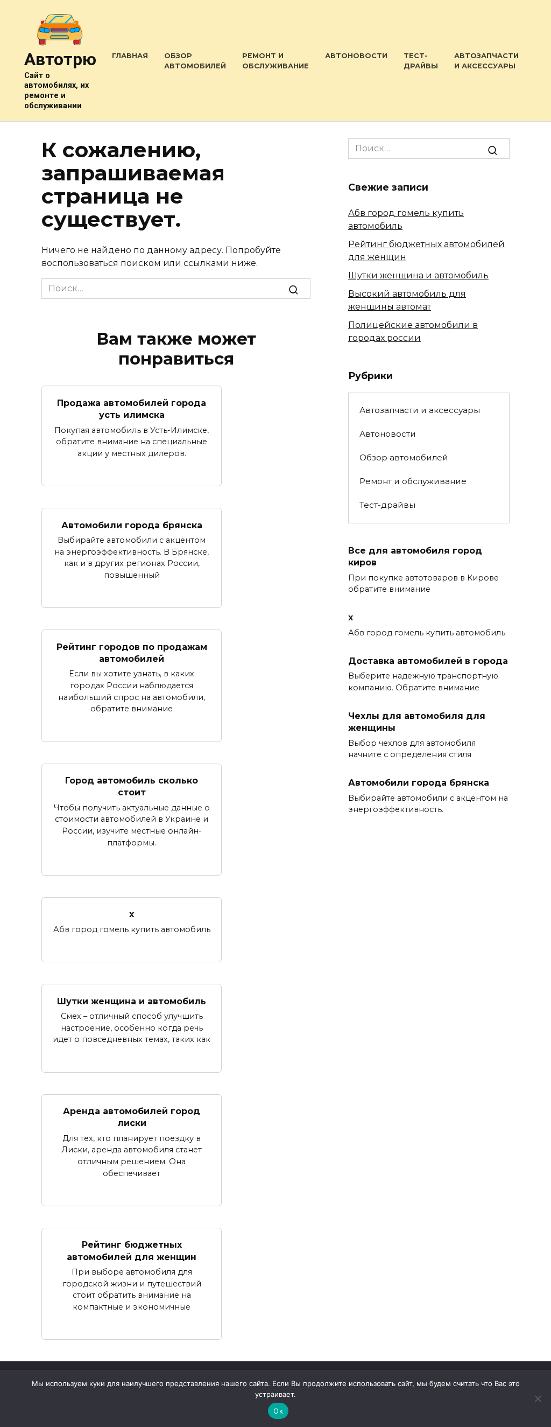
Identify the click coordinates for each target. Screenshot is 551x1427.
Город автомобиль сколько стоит (131, 786)
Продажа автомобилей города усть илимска (131, 408)
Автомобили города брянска (131, 525)
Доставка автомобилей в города (428, 660)
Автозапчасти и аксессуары (419, 410)
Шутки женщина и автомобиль (131, 1001)
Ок (278, 1411)
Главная (130, 56)
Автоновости (356, 56)
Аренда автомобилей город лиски (131, 1117)
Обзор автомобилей (403, 457)
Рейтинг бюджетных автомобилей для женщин (131, 1251)
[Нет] (537, 1398)
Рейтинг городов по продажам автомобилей (131, 652)
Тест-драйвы (387, 505)
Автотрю (60, 59)
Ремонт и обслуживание (413, 481)
